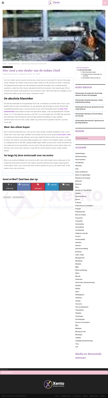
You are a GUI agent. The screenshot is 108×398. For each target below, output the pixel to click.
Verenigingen (80, 319)
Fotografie (79, 221)
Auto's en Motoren (7, 67)
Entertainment (80, 212)
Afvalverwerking (80, 156)
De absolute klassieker (84, 70)
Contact (102, 396)
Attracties (78, 165)
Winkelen (78, 328)
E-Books (78, 202)
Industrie (78, 242)
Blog (77, 187)
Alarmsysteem (80, 159)
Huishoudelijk (80, 239)
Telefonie (78, 298)
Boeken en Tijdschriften (83, 190)
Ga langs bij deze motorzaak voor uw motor (92, 75)
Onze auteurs (77, 396)
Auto (76, 169)
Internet (78, 245)
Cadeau (78, 193)
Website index (94, 396)
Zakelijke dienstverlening (84, 341)
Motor (77, 273)
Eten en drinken (80, 215)
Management (79, 258)
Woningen (78, 334)
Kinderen (78, 252)
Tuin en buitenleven (81, 307)
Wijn (76, 325)
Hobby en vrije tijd (81, 233)
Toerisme (78, 304)
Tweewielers (79, 310)
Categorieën (4, 369)
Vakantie (78, 313)
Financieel (78, 218)
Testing (77, 301)
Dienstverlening (80, 196)
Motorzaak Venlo (18, 197)
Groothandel (79, 230)
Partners (85, 396)
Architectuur (79, 162)
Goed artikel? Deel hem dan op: (92, 78)
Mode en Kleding (81, 270)
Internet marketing (81, 248)
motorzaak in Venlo (64, 135)
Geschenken (79, 224)
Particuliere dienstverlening (85, 282)
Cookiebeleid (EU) (66, 396)
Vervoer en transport (82, 322)
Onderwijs (78, 279)
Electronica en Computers (84, 205)
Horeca (77, 236)
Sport (77, 291)
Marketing (78, 261)
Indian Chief (7, 197)
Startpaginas (79, 295)
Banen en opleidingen (82, 175)
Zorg (77, 344)
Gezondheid (79, 227)
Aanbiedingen (80, 153)
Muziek (77, 276)
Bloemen (78, 184)
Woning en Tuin (80, 331)
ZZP (76, 347)
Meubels (78, 264)
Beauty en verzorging (82, 178)
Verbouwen (79, 316)
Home (57, 396)
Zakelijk (78, 338)
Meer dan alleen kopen (89, 72)
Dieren (77, 199)
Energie (78, 209)
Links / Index (79, 255)
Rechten (78, 285)
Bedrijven (78, 181)
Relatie (77, 288)
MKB (76, 267)
